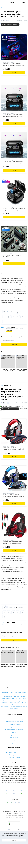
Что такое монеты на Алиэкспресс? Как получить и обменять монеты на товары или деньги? (14, 702)
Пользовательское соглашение (13, 815)
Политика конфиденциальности (14, 817)
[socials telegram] (20, 804)
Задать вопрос (14, 735)
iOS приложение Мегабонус (14, 724)
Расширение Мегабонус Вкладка (14, 729)
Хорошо (14, 840)
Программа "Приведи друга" (14, 752)
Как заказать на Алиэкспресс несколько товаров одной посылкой (14, 707)
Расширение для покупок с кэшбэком (14, 727)
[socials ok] (12, 804)
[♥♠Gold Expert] (2, 8)
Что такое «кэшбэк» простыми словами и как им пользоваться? (14, 693)
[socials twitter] (16, 804)
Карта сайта (14, 743)
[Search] (18, 2)
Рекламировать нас (14, 755)
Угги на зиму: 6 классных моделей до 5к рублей (8, 370)
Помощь (14, 732)
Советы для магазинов (14, 757)
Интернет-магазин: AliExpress (8, 62)
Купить (14, 72)
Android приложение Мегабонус (14, 721)
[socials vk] (8, 804)
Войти (24, 2)
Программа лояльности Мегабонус (14, 719)
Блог (14, 740)
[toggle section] (15, 710)
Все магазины (14, 737)
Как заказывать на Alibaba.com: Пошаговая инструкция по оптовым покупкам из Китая (14, 697)
